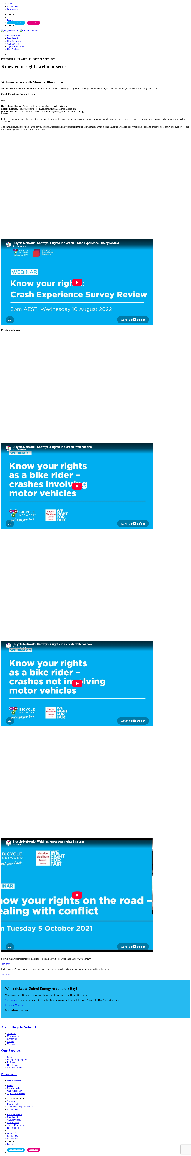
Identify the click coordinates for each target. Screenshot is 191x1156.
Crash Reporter (14, 1067)
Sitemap (11, 1101)
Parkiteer (11, 1062)
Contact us (12, 1039)
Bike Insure (12, 1065)
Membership (13, 38)
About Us (11, 3)
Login (10, 20)
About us (11, 1033)
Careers (10, 1041)
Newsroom (12, 9)
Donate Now (33, 23)
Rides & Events (14, 35)
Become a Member (16, 23)
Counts (10, 1057)
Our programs (13, 1036)
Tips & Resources (15, 46)
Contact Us (12, 6)
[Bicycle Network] (19, 30)
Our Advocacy (14, 41)
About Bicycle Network (19, 1027)
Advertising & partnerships (20, 1106)
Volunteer (11, 1044)
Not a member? (12, 1000)
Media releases (14, 1080)
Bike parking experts (17, 1059)
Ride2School (13, 49)
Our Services (13, 43)
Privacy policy (14, 1104)
